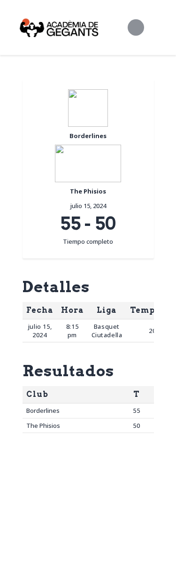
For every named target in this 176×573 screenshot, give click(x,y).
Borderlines (43, 410)
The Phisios (43, 425)
